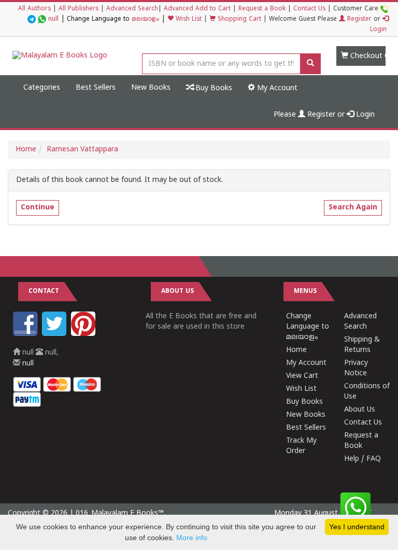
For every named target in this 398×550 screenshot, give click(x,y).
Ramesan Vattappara (82, 149)
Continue (37, 207)
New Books (150, 87)
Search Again (353, 207)
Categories (41, 87)
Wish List (188, 19)
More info (191, 537)
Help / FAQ (362, 459)
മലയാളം (145, 19)
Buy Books (212, 88)
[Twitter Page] (55, 334)
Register (358, 19)
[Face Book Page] (26, 334)
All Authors (34, 9)
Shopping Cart (238, 19)
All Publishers (78, 9)
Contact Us (309, 9)
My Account (276, 88)
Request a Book (262, 9)
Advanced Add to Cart (197, 9)
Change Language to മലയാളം (307, 327)
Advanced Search (132, 9)
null (53, 19)
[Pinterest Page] (84, 334)
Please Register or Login (324, 114)
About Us (359, 409)
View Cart (302, 376)
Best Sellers (96, 87)
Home (26, 149)
